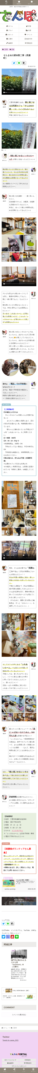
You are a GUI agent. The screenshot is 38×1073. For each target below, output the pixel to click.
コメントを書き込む (19, 1015)
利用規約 (28, 1060)
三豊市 (6, 49)
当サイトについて (10, 1060)
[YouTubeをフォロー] (12, 937)
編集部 (11, 1063)
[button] (33, 125)
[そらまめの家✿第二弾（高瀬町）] (14, 559)
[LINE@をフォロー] (17, 937)
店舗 (13, 49)
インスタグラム (17, 830)
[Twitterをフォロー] (3, 937)
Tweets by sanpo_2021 (10, 1040)
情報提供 (28, 1063)
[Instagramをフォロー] (8, 937)
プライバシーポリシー (19, 1066)
